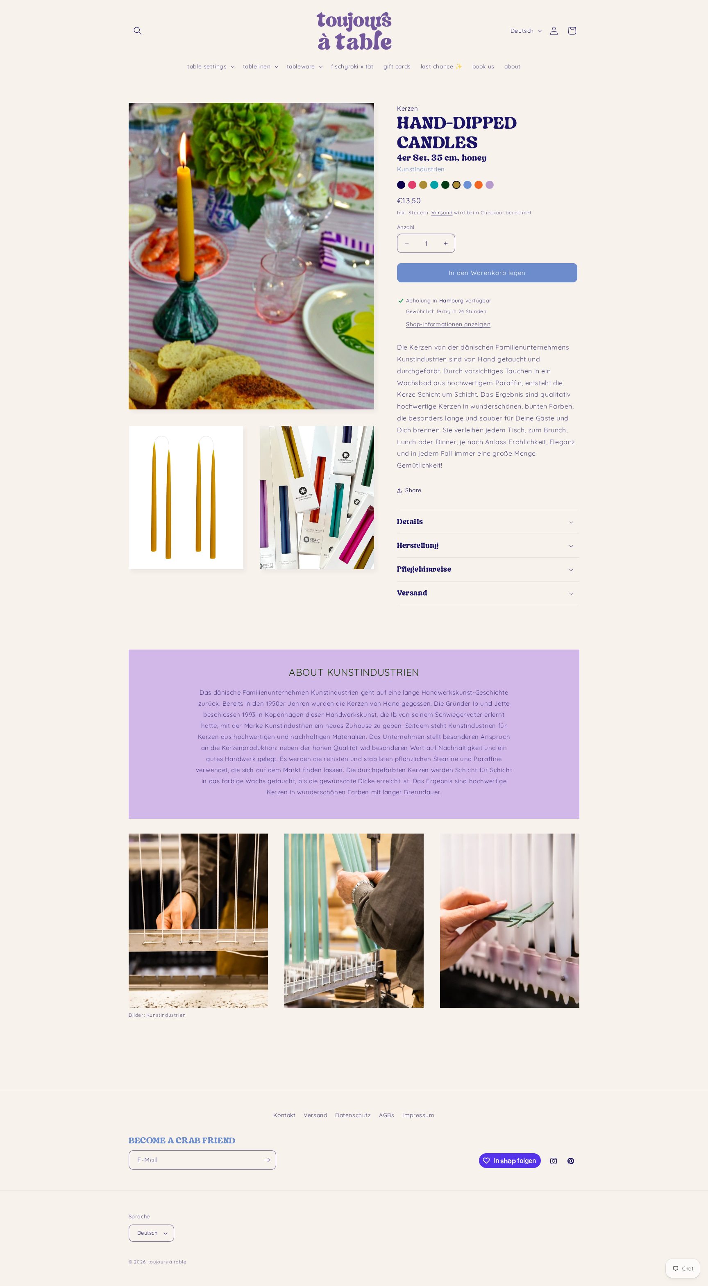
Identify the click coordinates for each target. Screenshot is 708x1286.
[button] (138, 31)
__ (401, 186)
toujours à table (167, 1262)
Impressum (418, 1115)
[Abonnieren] (267, 1160)
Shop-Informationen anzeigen (448, 324)
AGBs (386, 1115)
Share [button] (413, 490)
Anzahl (405, 227)
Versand (442, 212)
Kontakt (284, 1115)
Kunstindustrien (421, 169)
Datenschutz (353, 1115)
